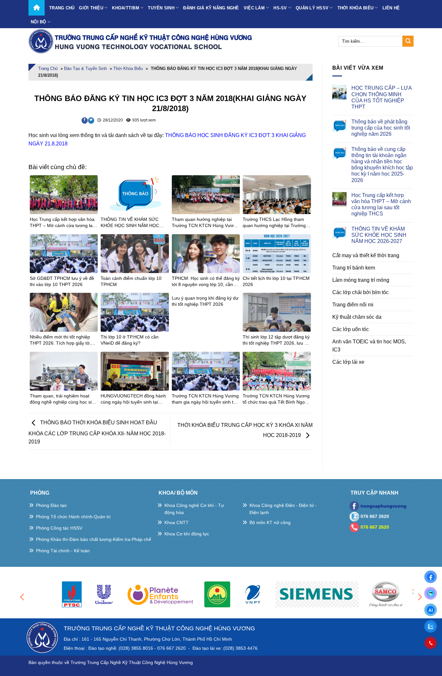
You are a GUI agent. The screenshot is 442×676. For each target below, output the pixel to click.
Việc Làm (254, 8)
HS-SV (280, 8)
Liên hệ (391, 8)
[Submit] (408, 41)
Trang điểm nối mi (352, 304)
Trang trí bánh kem (353, 267)
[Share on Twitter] (91, 120)
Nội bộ (38, 21)
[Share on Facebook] (85, 120)
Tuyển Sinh (161, 8)
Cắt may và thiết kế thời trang (365, 255)
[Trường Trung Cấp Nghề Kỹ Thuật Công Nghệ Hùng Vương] (141, 41)
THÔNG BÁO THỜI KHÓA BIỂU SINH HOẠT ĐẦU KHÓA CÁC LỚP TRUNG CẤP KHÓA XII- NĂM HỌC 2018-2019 (97, 432)
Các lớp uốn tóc (350, 329)
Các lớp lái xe (348, 362)
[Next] (419, 597)
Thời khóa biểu (355, 8)
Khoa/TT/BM (125, 8)
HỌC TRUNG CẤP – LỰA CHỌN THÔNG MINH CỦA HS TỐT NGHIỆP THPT (381, 97)
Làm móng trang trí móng (360, 280)
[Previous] (22, 597)
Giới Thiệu (91, 8)
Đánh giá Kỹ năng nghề (211, 8)
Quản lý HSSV (312, 8)
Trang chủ (61, 8)
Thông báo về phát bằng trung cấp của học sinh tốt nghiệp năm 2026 (380, 128)
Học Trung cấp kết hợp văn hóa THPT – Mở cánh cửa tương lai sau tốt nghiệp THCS (381, 204)
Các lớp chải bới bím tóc (360, 292)
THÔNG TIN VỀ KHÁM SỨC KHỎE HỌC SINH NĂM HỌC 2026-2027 (378, 235)
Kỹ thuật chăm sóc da (356, 317)
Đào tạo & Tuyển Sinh (85, 68)
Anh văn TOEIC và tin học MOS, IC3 (369, 345)
